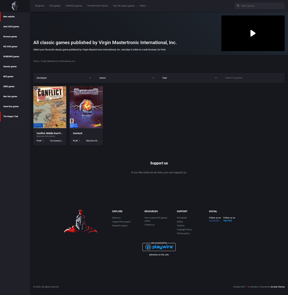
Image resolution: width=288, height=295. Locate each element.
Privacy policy (183, 233)
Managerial (61, 136)
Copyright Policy (184, 229)
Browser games (10, 36)
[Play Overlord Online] (86, 107)
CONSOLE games (74, 5)
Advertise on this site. (159, 254)
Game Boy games (11, 106)
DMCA (180, 221)
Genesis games (10, 66)
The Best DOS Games (97, 5)
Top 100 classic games (124, 5)
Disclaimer (182, 217)
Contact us (149, 224)
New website (8, 16)
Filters (143, 5)
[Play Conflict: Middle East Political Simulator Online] (49, 107)
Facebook (214, 221)
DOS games (55, 5)
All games (39, 5)
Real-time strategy (92, 141)
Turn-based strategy (56, 141)
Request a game (120, 225)
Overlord (77, 133)
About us (116, 217)
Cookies (180, 225)
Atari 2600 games (11, 26)
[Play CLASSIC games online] (15, 6)
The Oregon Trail (10, 116)
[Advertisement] (204, 5)
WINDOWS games (11, 56)
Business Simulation (46, 136)
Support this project (121, 221)
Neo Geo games (10, 96)
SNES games (8, 86)
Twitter (227, 221)
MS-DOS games (10, 46)
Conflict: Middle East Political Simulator (58, 133)
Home (36, 61)
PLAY (39, 141)
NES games (8, 76)
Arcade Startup (278, 287)
